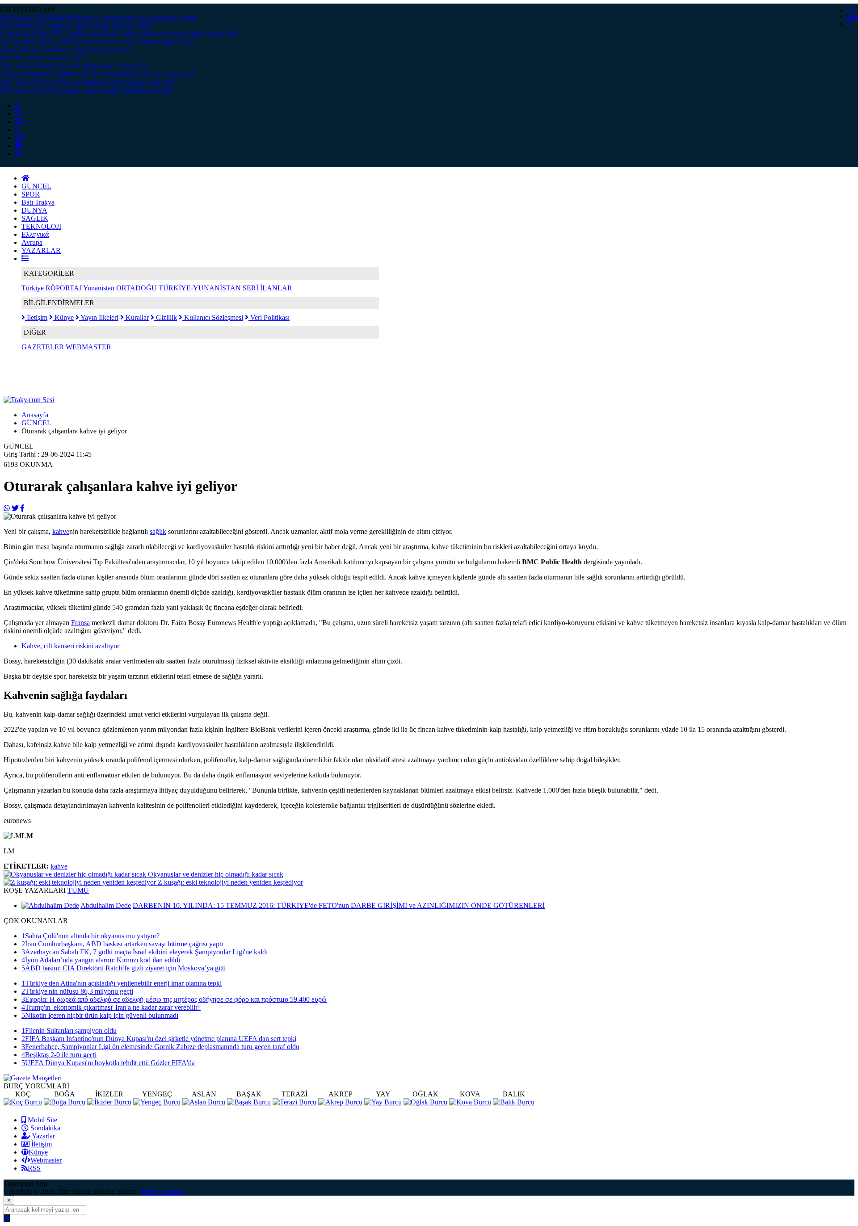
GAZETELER (42, 347)
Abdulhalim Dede (105, 905)
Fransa (80, 622)
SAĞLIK (34, 218)
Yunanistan (98, 288)
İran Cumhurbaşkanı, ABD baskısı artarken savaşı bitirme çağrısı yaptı (122, 944)
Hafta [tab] (852, 17)
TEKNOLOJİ (41, 226)
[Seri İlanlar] (17, 129)
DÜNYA (34, 210)
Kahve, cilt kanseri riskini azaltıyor (70, 646)
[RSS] (18, 153)
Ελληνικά (35, 234)
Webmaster (46, 1160)
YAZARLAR (41, 250)
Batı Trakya (38, 202)
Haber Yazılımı (162, 1191)
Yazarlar (42, 1136)
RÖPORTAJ (64, 288)
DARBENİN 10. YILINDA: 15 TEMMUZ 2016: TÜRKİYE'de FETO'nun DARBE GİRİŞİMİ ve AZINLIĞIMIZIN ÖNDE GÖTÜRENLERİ (339, 905)
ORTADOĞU (136, 288)
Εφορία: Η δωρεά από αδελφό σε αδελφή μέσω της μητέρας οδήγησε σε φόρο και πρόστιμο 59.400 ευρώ (174, 999)
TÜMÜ (78, 890)
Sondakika (44, 1128)
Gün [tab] (851, 10)
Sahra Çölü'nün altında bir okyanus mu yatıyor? (90, 936)
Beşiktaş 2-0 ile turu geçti (59, 1054)
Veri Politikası (269, 317)
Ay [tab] (849, 24)
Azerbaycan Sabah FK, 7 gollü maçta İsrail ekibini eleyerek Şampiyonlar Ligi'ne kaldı (144, 952)
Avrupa (31, 242)
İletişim (36, 317)
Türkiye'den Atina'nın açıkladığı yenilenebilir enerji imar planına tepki (121, 983)
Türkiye (32, 288)
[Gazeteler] (19, 137)
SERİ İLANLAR (267, 288)
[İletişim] (19, 121)
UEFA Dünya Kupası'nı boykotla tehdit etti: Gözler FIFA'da (108, 1062)
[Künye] (18, 145)
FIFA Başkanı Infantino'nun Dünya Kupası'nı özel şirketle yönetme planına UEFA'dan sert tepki (158, 1038)
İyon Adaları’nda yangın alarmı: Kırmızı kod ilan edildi (100, 960)
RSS (34, 1168)
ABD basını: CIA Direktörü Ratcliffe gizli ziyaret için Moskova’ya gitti (123, 968)
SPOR (30, 194)
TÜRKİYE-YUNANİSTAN (200, 288)
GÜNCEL (36, 186)
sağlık (158, 531)
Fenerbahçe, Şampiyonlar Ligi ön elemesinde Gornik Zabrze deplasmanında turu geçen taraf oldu (160, 1046)
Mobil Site (41, 1120)
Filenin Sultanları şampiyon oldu (69, 1030)
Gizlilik (165, 317)
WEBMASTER (88, 347)
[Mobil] (17, 105)
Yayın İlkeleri (98, 317)
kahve (60, 531)
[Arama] (18, 113)
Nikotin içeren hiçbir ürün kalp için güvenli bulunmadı (99, 1015)
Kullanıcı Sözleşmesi (212, 317)
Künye (63, 317)
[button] (25, 258)
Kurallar (136, 317)
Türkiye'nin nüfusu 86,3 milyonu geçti (77, 991)
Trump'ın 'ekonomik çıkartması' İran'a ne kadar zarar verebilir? (111, 1007)
